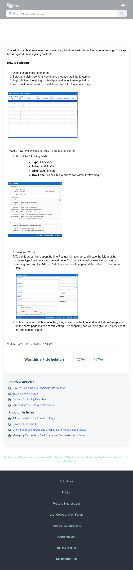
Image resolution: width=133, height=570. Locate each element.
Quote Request (66, 536)
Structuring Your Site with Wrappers (33, 404)
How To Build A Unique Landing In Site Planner (39, 387)
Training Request (66, 547)
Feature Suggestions (66, 503)
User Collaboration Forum (66, 514)
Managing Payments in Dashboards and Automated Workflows (49, 435)
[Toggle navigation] (123, 5)
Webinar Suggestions (66, 525)
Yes (100, 359)
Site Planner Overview (25, 393)
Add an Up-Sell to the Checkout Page (34, 418)
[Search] (122, 13)
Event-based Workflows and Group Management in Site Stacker (49, 429)
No (83, 359)
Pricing (66, 492)
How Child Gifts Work (25, 423)
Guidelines (66, 481)
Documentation (66, 558)
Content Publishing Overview (29, 399)
